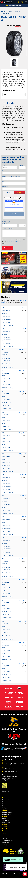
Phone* (11, 176)
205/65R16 (22, 475)
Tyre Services (5, 820)
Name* (4, 171)
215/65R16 (22, 537)
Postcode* (5, 186)
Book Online (6, 829)
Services (4, 816)
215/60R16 (22, 517)
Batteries (4, 818)
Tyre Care (4, 806)
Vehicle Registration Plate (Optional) (9, 222)
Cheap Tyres (5, 845)
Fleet (3, 831)
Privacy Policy (10, 241)
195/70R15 (22, 349)
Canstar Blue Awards (7, 840)
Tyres (3, 798)
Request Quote (8, 247)
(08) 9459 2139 (10, 768)
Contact (4, 827)
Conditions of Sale (21, 873)
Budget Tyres (5, 843)
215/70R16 (22, 558)
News (4, 833)
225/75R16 (22, 621)
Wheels (4, 810)
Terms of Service (20, 241)
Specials (4, 824)
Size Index (4, 838)
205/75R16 (22, 495)
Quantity (21, 165)
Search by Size (6, 802)
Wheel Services (6, 822)
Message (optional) (7, 229)
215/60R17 (22, 663)
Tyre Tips (4, 808)
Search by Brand (6, 804)
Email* (4, 181)
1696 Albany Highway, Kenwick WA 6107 (15, 764)
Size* (3, 165)
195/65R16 (22, 433)
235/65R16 (22, 642)
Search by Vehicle (7, 800)
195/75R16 (22, 454)
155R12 (23, 308)
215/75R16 (22, 579)
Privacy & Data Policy (11, 873)
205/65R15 (22, 370)
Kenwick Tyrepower (15, 5)
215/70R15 (22, 412)
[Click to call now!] (18, 2)
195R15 (23, 328)
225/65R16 (22, 600)
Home (4, 11)
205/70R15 (22, 391)
